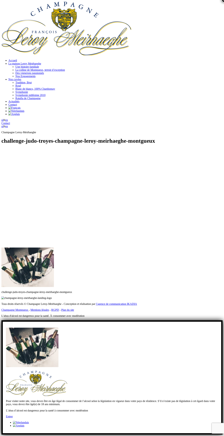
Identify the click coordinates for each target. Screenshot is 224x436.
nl (2, 120)
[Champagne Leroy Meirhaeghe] (66, 54)
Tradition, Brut (23, 82)
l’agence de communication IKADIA (116, 303)
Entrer (9, 416)
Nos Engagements (25, 76)
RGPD (55, 309)
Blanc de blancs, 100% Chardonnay (35, 88)
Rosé (18, 85)
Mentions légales (39, 309)
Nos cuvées (14, 79)
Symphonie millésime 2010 (30, 95)
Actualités (13, 101)
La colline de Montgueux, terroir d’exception (40, 69)
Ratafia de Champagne (28, 98)
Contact (12, 104)
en (6, 120)
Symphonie (21, 91)
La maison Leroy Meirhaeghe (24, 63)
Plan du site (67, 309)
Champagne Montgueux (15, 309)
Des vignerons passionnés (29, 73)
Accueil (12, 60)
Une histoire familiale (27, 66)
